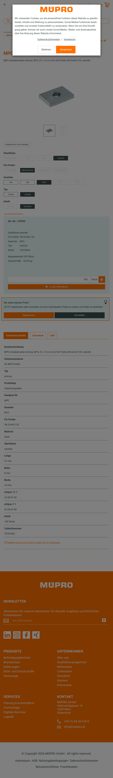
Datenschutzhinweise (49, 39)
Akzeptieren (66, 49)
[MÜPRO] (56, 9)
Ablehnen (46, 49)
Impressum (69, 39)
